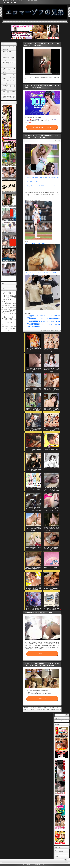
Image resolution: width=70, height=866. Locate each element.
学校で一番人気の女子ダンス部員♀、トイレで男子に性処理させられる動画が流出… (8, 93)
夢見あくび (11, 313)
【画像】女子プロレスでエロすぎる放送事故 (35, 243)
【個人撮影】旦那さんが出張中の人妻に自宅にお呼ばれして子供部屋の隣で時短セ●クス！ (8, 59)
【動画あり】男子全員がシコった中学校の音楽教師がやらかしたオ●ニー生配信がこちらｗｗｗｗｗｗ (8, 53)
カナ (10, 301)
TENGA (13, 294)
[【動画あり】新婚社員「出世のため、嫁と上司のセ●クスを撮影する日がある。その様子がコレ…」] (10, 173)
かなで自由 (9, 296)
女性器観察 (57, 330)
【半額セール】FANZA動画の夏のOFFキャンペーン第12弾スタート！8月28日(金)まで (8, 82)
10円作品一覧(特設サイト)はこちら (42, 127)
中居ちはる (10, 303)
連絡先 (57, 856)
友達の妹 (7, 311)
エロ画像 (43, 330)
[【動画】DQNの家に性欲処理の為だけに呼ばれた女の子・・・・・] (10, 255)
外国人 (53, 330)
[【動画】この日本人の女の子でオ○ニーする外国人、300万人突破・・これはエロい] (10, 269)
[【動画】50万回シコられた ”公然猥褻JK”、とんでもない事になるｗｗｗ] (10, 228)
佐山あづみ (8, 307)
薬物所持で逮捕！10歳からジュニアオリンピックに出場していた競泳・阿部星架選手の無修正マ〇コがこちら (8, 87)
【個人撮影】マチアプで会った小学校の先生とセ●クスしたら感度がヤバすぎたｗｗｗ (8, 98)
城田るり (6, 313)
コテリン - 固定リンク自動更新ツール (3, 140)
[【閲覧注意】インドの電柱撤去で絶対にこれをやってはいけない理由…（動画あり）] (10, 159)
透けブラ (8, 326)
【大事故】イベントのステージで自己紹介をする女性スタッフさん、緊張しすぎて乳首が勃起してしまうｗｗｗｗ (8, 70)
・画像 (60, 330)
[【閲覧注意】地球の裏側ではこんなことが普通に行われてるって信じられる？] (10, 214)
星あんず (8, 319)
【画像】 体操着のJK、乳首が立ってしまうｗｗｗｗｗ (38, 181)
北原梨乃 (12, 309)
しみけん (11, 297)
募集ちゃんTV (7, 309)
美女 (51, 330)
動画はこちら (42, 653)
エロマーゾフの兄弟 (9, 2)
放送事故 (46, 330)
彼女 (7, 317)
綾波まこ (9, 324)
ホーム (28, 709)
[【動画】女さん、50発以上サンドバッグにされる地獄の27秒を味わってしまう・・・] (10, 200)
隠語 (12, 326)
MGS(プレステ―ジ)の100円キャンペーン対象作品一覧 (62, 851)
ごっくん (5, 297)
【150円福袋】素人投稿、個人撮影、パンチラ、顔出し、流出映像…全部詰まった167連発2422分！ (8, 64)
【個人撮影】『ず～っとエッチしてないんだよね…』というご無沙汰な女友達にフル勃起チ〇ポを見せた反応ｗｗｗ (8, 76)
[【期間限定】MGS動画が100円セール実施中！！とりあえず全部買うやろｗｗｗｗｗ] (10, 146)
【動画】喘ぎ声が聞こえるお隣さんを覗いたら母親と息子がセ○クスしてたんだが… (8, 48)
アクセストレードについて (61, 853)
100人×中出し (8, 292)
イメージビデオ (8, 301)
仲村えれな (10, 305)
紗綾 (5, 324)
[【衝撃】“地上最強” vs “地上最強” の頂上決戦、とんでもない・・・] (10, 187)
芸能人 (49, 330)
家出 (6, 314)
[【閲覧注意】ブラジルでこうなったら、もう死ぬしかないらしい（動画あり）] (10, 241)
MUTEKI (6, 294)
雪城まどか (8, 328)
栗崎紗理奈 (4, 322)
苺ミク (13, 324)
